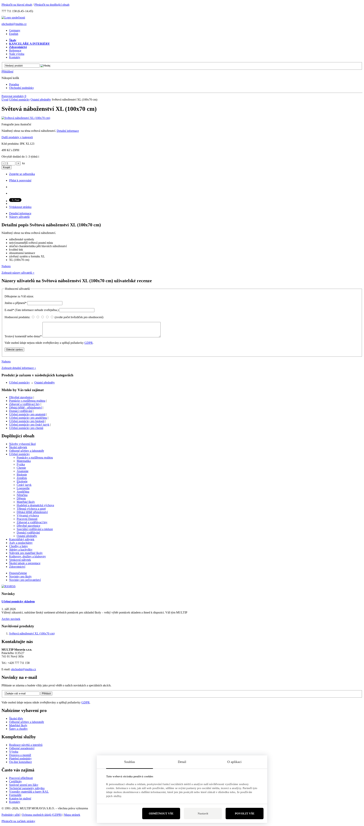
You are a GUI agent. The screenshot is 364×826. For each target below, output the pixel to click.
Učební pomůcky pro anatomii (27, 414)
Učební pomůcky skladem (18, 601)
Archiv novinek (11, 618)
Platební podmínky (20, 758)
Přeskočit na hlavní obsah (17, 4)
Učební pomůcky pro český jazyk (29, 424)
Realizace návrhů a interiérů (25, 744)
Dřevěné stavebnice (21, 397)
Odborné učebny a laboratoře (26, 722)
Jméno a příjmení (16, 303)
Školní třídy (16, 718)
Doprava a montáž (20, 755)
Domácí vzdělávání (20, 411)
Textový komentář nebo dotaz (23, 336)
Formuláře (15, 795)
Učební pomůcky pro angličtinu (28, 417)
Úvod (5, 99)
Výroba (13, 751)
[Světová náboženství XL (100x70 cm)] (26, 118)
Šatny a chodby (18, 728)
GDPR (88, 342)
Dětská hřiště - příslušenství (25, 407)
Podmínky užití (11, 814)
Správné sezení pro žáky (23, 784)
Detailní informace (68, 130)
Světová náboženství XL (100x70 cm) (32, 633)
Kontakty (14, 801)
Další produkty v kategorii (17, 137)
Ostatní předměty (41, 99)
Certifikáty (15, 781)
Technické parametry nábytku (27, 788)
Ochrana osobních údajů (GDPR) (42, 814)
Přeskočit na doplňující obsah (51, 4)
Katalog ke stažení (20, 798)
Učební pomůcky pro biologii (26, 421)
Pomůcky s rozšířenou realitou (27, 400)
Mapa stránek (72, 814)
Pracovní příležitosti (21, 778)
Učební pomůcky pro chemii (26, 428)
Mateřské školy (18, 725)
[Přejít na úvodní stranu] (13, 17)
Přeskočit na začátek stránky (18, 821)
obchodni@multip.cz (14, 24)
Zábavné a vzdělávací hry (24, 404)
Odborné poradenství (21, 748)
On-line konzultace (20, 761)
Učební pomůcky (19, 99)
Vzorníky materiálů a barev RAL (29, 791)
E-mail (32, 310)
